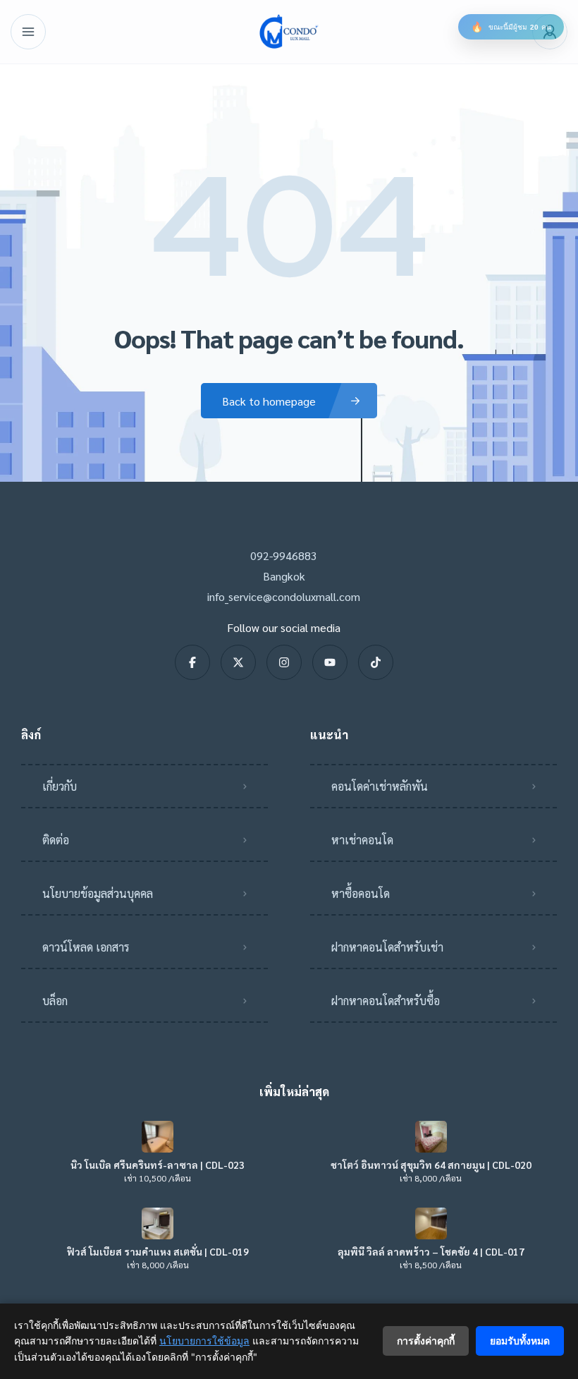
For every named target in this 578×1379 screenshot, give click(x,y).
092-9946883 (283, 555)
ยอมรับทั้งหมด (520, 1341)
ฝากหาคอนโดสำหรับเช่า (387, 947)
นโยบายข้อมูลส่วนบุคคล (97, 893)
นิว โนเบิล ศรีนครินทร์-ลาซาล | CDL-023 (157, 1165)
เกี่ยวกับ (59, 786)
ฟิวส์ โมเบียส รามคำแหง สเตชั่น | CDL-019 (158, 1251)
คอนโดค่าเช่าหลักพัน (379, 786)
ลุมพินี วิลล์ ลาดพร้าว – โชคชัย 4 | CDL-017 (431, 1251)
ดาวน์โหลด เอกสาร (86, 947)
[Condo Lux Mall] (289, 31)
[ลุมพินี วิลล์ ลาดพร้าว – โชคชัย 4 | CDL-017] (431, 1223)
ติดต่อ (55, 839)
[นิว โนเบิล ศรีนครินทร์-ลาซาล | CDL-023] (157, 1137)
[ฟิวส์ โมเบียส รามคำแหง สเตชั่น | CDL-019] (157, 1223)
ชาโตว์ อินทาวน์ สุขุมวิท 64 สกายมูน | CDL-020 (431, 1165)
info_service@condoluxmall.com (283, 596)
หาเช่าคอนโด (362, 839)
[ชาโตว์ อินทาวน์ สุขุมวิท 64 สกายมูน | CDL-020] (431, 1137)
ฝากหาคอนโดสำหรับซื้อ (385, 1000)
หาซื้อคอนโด (360, 893)
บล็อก (55, 1000)
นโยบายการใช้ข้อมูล (204, 1341)
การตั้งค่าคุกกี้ (426, 1341)
